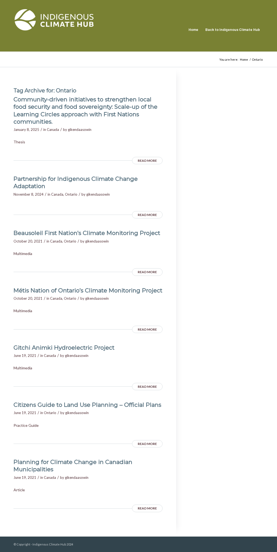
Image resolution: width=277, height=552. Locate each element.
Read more (147, 161)
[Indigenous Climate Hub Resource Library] (54, 29)
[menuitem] (193, 29)
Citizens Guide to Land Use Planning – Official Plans (87, 404)
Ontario (71, 194)
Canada (53, 129)
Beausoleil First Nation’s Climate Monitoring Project (87, 233)
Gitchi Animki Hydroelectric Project (64, 347)
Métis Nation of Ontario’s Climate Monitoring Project (88, 290)
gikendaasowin (79, 129)
